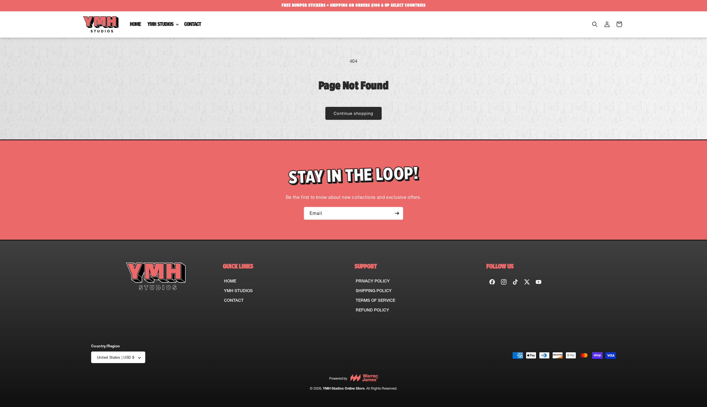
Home (230, 281)
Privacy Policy (373, 281)
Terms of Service (375, 300)
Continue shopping (353, 113)
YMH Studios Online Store (344, 389)
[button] (162, 24)
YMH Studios (238, 290)
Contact (234, 300)
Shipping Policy (374, 290)
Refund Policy (372, 310)
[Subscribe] (397, 213)
